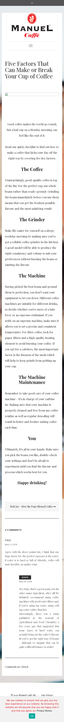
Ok (32, 716)
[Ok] (59, 709)
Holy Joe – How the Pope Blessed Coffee (31, 506)
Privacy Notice (44, 710)
